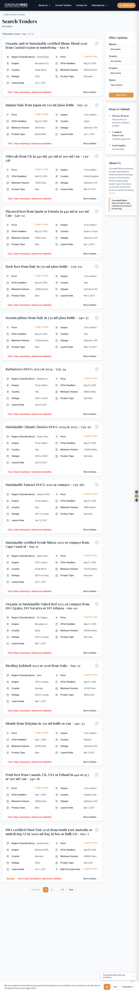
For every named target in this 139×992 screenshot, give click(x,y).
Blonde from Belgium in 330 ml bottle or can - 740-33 (45, 723)
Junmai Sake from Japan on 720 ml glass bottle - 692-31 (46, 105)
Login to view (90, 56)
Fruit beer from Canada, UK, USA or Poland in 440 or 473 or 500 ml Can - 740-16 (47, 776)
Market (112, 44)
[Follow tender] (97, 43)
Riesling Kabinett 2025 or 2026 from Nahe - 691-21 (43, 665)
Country (113, 56)
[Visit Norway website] (136, 492)
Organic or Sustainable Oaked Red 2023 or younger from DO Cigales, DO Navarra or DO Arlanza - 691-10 (47, 606)
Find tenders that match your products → (114, 976)
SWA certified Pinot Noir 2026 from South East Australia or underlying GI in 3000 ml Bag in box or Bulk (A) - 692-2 (49, 832)
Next (71, 890)
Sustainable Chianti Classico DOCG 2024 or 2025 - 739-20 (48, 427)
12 (62, 890)
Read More (127, 987)
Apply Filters (121, 95)
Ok (107, 987)
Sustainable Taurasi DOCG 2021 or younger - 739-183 (45, 484)
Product (113, 68)
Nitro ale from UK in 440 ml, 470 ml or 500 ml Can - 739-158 (48, 158)
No (115, 987)
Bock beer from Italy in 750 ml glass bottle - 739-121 (44, 266)
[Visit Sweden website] (136, 496)
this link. (112, 193)
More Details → (91, 92)
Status (112, 80)
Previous (35, 890)
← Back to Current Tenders (13, 15)
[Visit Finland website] (136, 500)
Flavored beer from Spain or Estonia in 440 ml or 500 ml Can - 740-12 (47, 213)
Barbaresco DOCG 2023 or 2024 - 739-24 (36, 369)
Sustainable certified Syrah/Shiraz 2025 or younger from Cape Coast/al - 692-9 (47, 544)
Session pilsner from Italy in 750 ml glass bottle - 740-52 (47, 318)
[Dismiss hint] (134, 976)
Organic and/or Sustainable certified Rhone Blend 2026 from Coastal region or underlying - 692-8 (46, 45)
